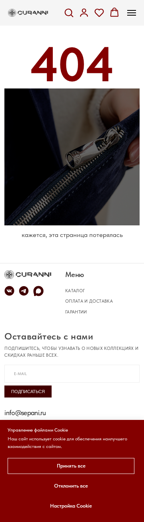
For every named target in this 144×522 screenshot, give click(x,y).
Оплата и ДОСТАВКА (89, 301)
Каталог (75, 290)
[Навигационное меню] (131, 13)
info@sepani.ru (25, 412)
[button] (69, 12)
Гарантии (76, 312)
